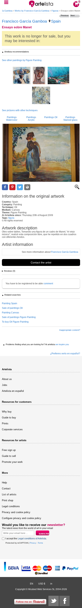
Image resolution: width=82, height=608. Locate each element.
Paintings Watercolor (11, 118)
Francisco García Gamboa (24, 21)
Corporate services (12, 429)
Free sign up (9, 450)
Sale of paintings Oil (12, 308)
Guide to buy (9, 417)
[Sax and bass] (41, 96)
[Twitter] (53, 601)
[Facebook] (64, 601)
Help (4, 482)
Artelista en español (13, 391)
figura (11, 218)
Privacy (33, 543)
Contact (6, 488)
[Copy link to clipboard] (27, 187)
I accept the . (26, 538)
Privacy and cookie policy (16, 512)
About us (7, 379)
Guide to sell (9, 456)
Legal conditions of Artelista (32, 538)
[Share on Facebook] (5, 187)
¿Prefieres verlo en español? (65, 353)
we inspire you (62, 344)
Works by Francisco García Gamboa (32, 11)
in (51, 583)
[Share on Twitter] (20, 187)
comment (48, 283)
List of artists (9, 494)
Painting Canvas (10, 312)
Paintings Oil (50, 117)
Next (73, 15)
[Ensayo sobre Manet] (41, 153)
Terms (40, 543)
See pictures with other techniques (20, 110)
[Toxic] (39, 76)
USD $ (41, 583)
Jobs (4, 385)
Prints (5, 423)
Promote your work (12, 461)
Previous (64, 15)
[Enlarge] (77, 188)
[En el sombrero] (21, 76)
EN (31, 583)
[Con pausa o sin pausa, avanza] (58, 76)
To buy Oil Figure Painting (15, 321)
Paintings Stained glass (70, 118)
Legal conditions (11, 506)
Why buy (7, 411)
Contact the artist (41, 262)
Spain (56, 21)
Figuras (55, 11)
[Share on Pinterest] (12, 187)
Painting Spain (9, 303)
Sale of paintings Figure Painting (19, 317)
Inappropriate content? (69, 330)
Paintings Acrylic (31, 118)
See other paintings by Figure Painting (22, 60)
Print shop (7, 500)
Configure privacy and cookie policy (21, 518)
